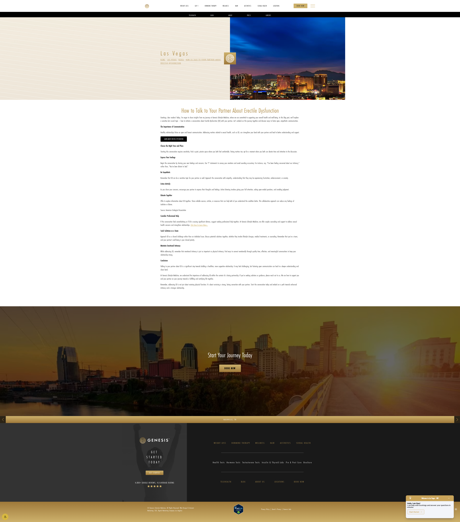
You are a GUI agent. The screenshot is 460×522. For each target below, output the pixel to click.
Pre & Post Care (294, 462)
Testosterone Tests (251, 462)
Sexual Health (303, 443)
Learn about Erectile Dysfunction (173, 139)
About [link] (230, 15)
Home (163, 59)
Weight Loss (220, 443)
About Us (260, 481)
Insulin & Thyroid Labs (273, 462)
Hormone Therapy (241, 443)
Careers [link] (268, 15)
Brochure (308, 462)
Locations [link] (276, 5)
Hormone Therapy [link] (210, 5)
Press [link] (249, 15)
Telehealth (226, 481)
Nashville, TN (230, 419)
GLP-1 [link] (196, 5)
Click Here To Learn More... (199, 225)
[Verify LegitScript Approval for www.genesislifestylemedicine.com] (238, 509)
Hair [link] (236, 5)
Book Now (300, 6)
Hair (272, 443)
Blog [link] (212, 15)
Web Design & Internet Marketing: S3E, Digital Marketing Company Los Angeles (170, 509)
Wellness (260, 443)
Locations (279, 481)
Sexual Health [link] (262, 5)
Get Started (154, 472)
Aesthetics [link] (247, 5)
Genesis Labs (287, 509)
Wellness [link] (226, 5)
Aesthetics (285, 443)
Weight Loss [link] (184, 5)
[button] (5, 517)
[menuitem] (184, 5)
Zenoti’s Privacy (276, 509)
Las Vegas (172, 59)
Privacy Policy (265, 509)
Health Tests (219, 462)
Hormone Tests (233, 462)
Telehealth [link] (192, 15)
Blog (243, 481)
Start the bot (414, 512)
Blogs (181, 59)
